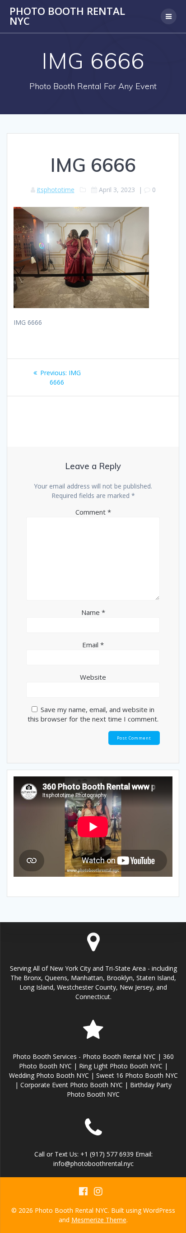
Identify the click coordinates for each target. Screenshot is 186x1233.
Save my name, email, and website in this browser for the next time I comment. (93, 714)
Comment (93, 511)
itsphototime (55, 189)
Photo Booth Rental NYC (67, 16)
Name (93, 612)
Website (93, 677)
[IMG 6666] (81, 305)
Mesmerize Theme (98, 1219)
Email (93, 644)
